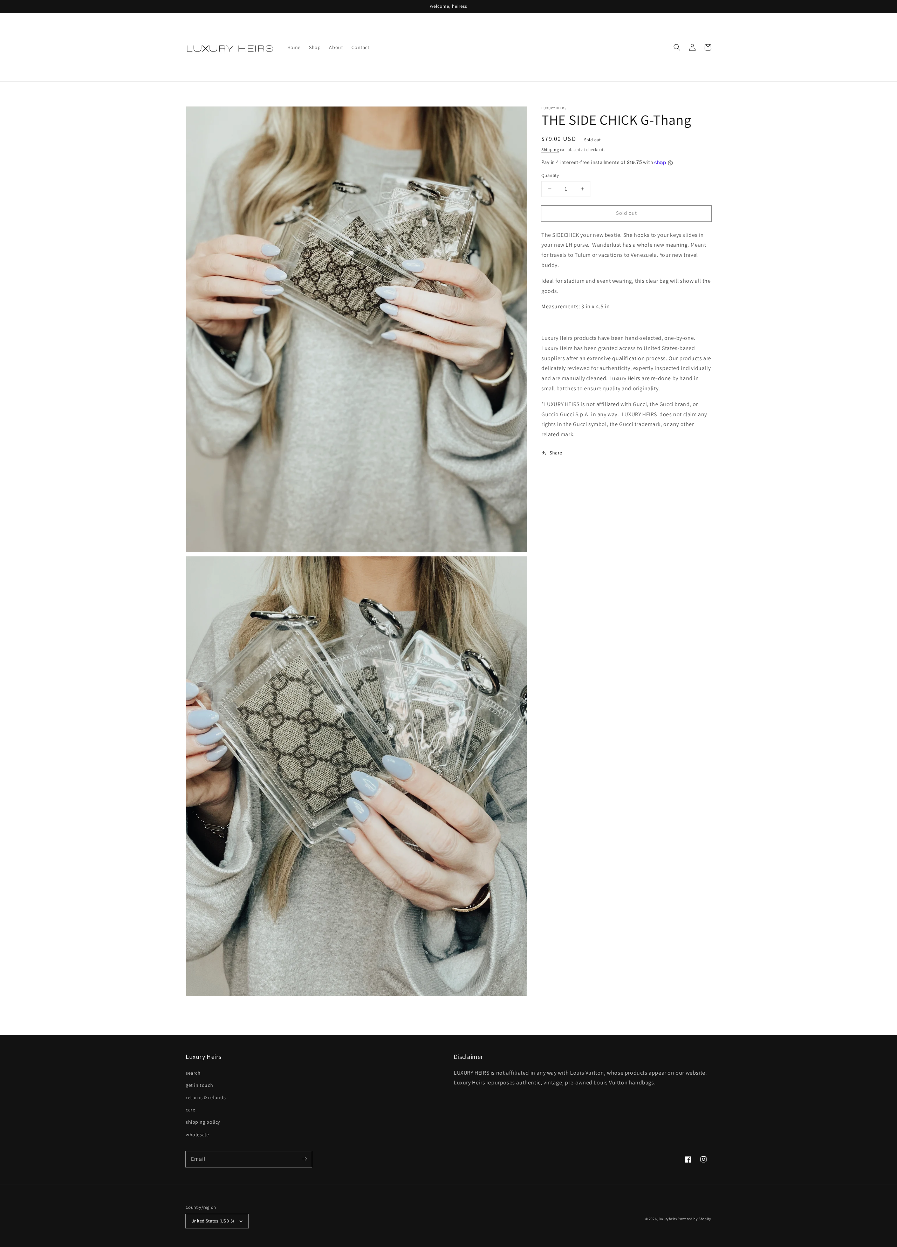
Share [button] (555, 453)
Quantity (550, 175)
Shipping (550, 149)
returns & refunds (206, 1097)
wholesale (197, 1134)
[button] (677, 47)
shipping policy (203, 1122)
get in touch (199, 1085)
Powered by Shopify (694, 1219)
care (190, 1109)
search (193, 1073)
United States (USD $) (212, 1221)
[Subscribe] (304, 1159)
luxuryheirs (668, 1219)
